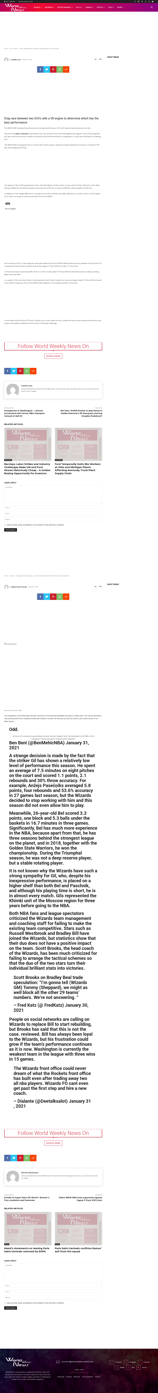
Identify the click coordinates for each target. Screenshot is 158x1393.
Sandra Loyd (16, 59)
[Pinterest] (142, 1)
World (37, 7)
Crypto (100, 7)
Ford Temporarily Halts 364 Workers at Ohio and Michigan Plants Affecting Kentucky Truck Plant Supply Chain (77, 469)
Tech (110, 7)
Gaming (88, 7)
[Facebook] (135, 1)
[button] (151, 7)
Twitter (144, 1367)
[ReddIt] (66, 69)
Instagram (132, 1362)
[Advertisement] (79, 29)
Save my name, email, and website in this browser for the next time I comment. (35, 525)
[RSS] (149, 1)
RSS (133, 1367)
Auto (78, 7)
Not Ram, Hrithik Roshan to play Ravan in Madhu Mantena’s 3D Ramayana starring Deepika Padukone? (81, 413)
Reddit (122, 1367)
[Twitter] (152, 1)
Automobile (8, 460)
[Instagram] (138, 1)
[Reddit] (145, 1)
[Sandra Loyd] (6, 60)
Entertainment (64, 7)
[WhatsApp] (59, 69)
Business (49, 7)
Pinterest (146, 1362)
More (119, 7)
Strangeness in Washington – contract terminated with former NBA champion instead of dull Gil (24, 413)
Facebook (118, 1362)
